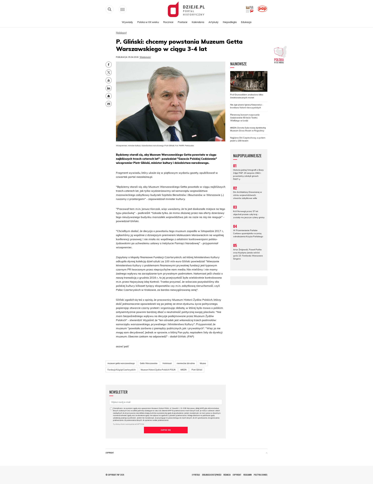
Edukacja (246, 22)
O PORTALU (196, 474)
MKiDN (183, 370)
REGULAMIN (247, 474)
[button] (266, 453)
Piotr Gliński (197, 370)
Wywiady (127, 22)
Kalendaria (198, 22)
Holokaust (167, 363)
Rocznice (168, 22)
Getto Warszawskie (149, 363)
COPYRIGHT (237, 474)
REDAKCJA (227, 474)
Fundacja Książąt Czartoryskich (122, 370)
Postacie (182, 22)
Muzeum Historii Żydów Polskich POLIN (158, 370)
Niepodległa (230, 22)
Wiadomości (145, 57)
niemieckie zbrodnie (186, 363)
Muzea (203, 363)
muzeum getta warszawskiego (121, 363)
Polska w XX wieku (148, 22)
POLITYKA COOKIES (260, 474)
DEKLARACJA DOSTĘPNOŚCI (211, 474)
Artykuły (213, 22)
